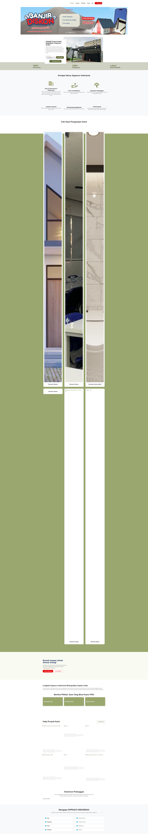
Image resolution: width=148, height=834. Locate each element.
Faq (92, 3)
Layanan (77, 3)
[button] (58, 818)
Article (88, 3)
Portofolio (83, 3)
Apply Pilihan (60, 57)
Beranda (72, 3)
